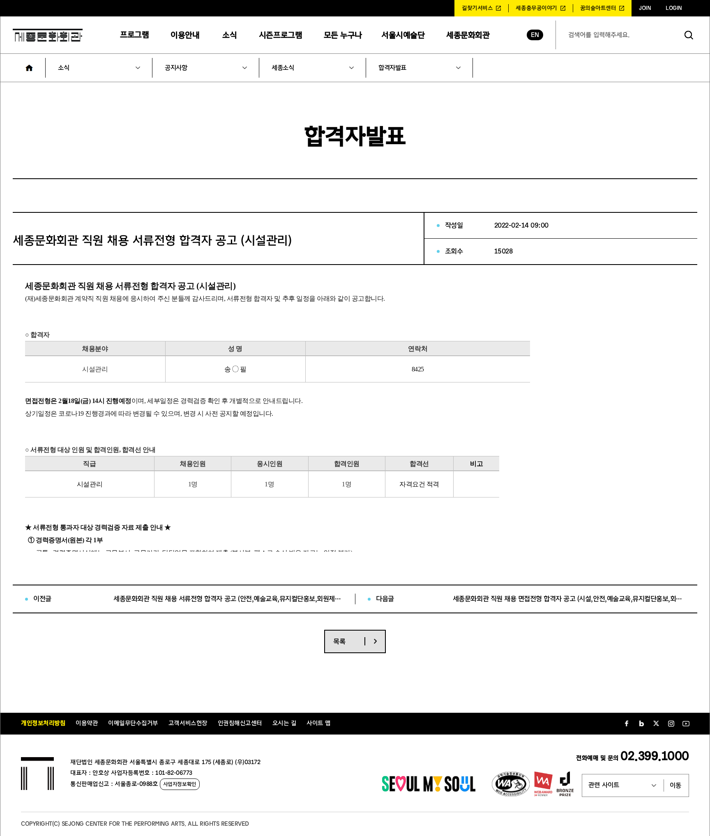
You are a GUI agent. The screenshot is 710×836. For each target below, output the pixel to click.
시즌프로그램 (280, 35)
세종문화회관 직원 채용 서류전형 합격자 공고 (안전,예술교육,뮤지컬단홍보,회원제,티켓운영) (228, 599)
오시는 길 (284, 723)
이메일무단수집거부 (133, 723)
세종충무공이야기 (536, 8)
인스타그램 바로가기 (670, 723)
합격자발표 (392, 67)
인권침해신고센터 (240, 723)
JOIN (645, 8)
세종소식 (283, 67)
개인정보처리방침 (43, 723)
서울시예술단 (402, 35)
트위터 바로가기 (656, 723)
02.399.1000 (654, 756)
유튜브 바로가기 (685, 723)
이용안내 (185, 35)
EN (535, 35)
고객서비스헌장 (187, 723)
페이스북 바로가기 (626, 723)
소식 (229, 35)
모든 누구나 (343, 35)
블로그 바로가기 (641, 723)
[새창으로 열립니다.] (428, 789)
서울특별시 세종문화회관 (48, 34)
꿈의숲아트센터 (598, 8)
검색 (689, 35)
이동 (675, 785)
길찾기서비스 (477, 8)
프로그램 (134, 34)
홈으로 (29, 68)
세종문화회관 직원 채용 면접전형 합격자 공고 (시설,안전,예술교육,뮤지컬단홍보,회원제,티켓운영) (569, 599)
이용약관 (87, 723)
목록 (339, 641)
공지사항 (176, 67)
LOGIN (674, 8)
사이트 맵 (319, 723)
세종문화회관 (467, 35)
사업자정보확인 (179, 784)
